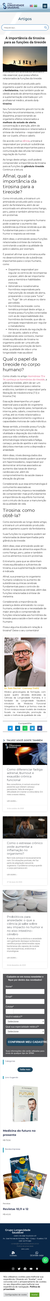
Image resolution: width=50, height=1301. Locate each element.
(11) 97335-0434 (36, 1255)
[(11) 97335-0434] (36, 1252)
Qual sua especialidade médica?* (22, 1027)
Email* (9, 996)
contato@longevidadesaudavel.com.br (25, 1244)
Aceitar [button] (35, 1295)
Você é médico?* (14, 1016)
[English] (31, 6)
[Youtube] (31, 1268)
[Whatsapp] (45, 1260)
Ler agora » (12, 801)
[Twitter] (19, 1268)
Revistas (6, 1203)
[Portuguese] (35, 6)
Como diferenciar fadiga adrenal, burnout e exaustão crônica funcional (24, 775)
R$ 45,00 (7, 1214)
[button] (45, 6)
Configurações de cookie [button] (16, 1295)
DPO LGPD (25, 1249)
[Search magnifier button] (46, 27)
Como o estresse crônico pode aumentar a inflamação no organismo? (25, 848)
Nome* (9, 986)
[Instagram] (13, 1268)
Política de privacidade (25, 1246)
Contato (13, 1255)
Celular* (10, 1006)
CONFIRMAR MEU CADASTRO (26, 1041)
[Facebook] (25, 1268)
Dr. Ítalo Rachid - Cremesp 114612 (21, 688)
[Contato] (13, 1252)
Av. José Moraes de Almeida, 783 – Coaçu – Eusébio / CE (25, 1238)
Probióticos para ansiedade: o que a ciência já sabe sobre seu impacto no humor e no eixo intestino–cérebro (25, 925)
